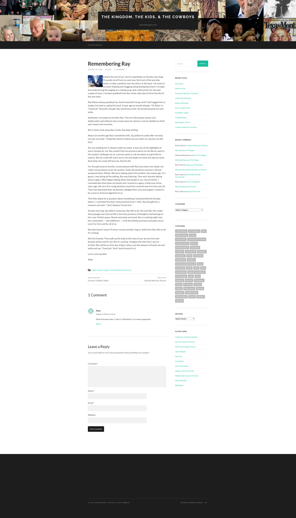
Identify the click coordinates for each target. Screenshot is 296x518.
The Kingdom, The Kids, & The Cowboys (148, 17)
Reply (98, 324)
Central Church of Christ (185, 342)
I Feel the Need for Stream (155, 279)
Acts (203, 231)
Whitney (201, 297)
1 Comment (119, 69)
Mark (198, 276)
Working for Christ (182, 122)
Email (91, 403)
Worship (179, 301)
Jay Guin (178, 356)
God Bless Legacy (182, 113)
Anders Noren (195, 503)
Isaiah (189, 268)
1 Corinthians (181, 231)
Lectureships (180, 272)
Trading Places (181, 117)
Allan (108, 69)
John (203, 268)
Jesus (196, 268)
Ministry (189, 280)
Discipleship (190, 252)
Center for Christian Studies (186, 337)
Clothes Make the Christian (186, 127)
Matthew (179, 280)
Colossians (195, 247)
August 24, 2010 (95, 69)
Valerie (191, 297)
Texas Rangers (181, 297)
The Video (179, 84)
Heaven (100, 270)
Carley (192, 235)
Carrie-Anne (180, 239)
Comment (93, 363)
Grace (200, 264)
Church (194, 243)
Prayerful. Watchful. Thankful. (187, 93)
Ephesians (201, 252)
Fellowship (198, 256)
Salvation (179, 292)
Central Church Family (196, 239)
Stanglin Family (191, 292)
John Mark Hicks (181, 366)
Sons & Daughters (193, 182)
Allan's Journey (181, 235)
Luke (191, 276)
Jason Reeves (180, 351)
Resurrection (126, 270)
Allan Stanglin (95, 45)
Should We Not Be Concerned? (194, 170)
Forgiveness (180, 260)
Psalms (178, 288)
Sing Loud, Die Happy (190, 160)
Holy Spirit (180, 268)
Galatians (191, 260)
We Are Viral (180, 88)
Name (91, 391)
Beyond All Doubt (189, 186)
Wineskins (179, 385)
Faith (189, 256)
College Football (182, 247)
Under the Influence (183, 98)
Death (94, 270)
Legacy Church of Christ (184, 371)
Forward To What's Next (98, 279)
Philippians (199, 280)
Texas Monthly (181, 380)
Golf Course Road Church (185, 264)
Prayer (178, 284)
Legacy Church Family (112, 270)
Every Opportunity (182, 108)
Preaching (188, 284)
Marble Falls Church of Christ (186, 376)
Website (92, 415)
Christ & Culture (182, 243)
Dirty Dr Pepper (188, 150)
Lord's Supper (181, 276)
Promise (198, 284)
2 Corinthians (194, 231)
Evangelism (180, 256)
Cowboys (179, 252)
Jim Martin (179, 361)
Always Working (181, 103)
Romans (200, 288)
